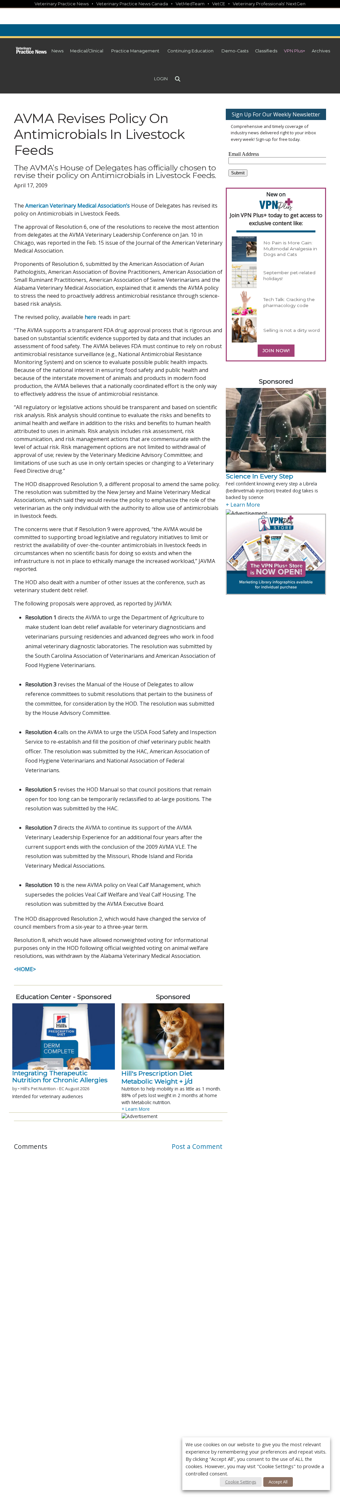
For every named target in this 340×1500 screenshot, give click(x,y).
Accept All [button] (278, 1482)
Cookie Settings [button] (240, 1482)
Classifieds (266, 50)
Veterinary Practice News (62, 3)
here (90, 317)
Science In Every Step (259, 476)
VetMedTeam (190, 3)
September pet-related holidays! (289, 275)
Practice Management (135, 50)
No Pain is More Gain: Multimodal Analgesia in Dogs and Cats (290, 248)
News (57, 50)
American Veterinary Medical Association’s (77, 205)
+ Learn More (136, 1109)
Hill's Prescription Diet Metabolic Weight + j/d (158, 1077)
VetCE (218, 3)
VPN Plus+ (294, 50)
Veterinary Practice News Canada (132, 3)
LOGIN (161, 78)
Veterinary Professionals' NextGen (269, 3)
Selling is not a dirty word (291, 330)
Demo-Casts (234, 50)
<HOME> (25, 969)
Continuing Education (190, 50)
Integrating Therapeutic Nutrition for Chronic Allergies (60, 1077)
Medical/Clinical (86, 50)
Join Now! (276, 350)
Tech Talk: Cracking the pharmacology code (289, 302)
